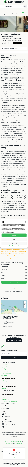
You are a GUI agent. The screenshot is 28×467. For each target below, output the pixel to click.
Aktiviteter (4, 375)
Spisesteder (4, 38)
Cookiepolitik (10, 245)
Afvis (14, 239)
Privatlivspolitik (16, 245)
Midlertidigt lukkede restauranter (10, 381)
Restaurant (16, 1)
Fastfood (20, 40)
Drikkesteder (4, 371)
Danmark (12, 48)
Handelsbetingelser (16, 441)
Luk (14, 458)
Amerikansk (12, 40)
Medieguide (4, 397)
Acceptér (14, 235)
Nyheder (3, 388)
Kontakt (7, 441)
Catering (3, 369)
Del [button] (7, 43)
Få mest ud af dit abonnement (9, 401)
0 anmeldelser (9, 36)
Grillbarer (9, 38)
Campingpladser (5, 40)
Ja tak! (14, 357)
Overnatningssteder (16, 38)
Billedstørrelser (5, 399)
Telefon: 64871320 (8, 326)
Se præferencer (14, 243)
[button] (26, 222)
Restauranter (4, 364)
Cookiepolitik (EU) (19, 443)
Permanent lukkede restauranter (10, 383)
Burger (16, 40)
